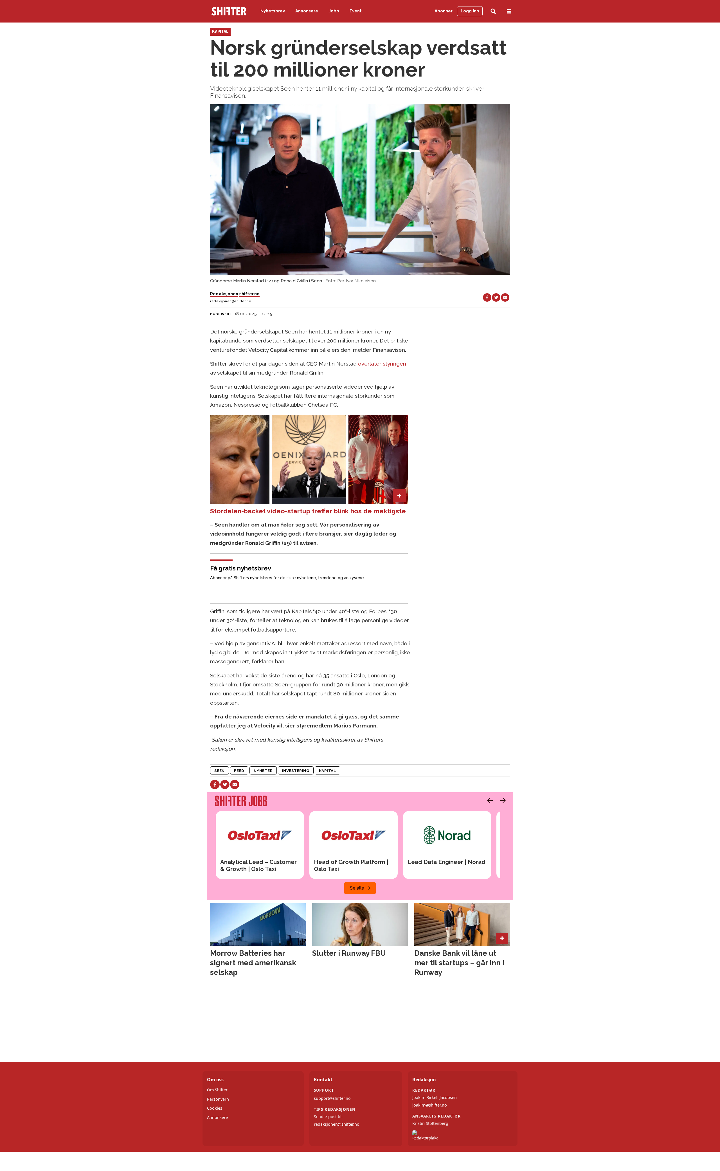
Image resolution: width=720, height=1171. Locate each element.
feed (239, 770)
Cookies (214, 1108)
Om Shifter (217, 1089)
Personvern (218, 1099)
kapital (327, 770)
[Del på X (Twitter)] (496, 297)
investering (296, 770)
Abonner (444, 11)
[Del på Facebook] (487, 297)
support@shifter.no (332, 1098)
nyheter (263, 770)
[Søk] (493, 11)
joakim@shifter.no (429, 1105)
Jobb (334, 11)
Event (356, 11)
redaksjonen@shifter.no (336, 1124)
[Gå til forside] (229, 11)
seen (219, 770)
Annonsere (306, 11)
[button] (488, 800)
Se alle (357, 888)
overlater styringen (382, 364)
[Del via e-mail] (505, 297)
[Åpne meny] (509, 11)
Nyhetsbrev (272, 11)
